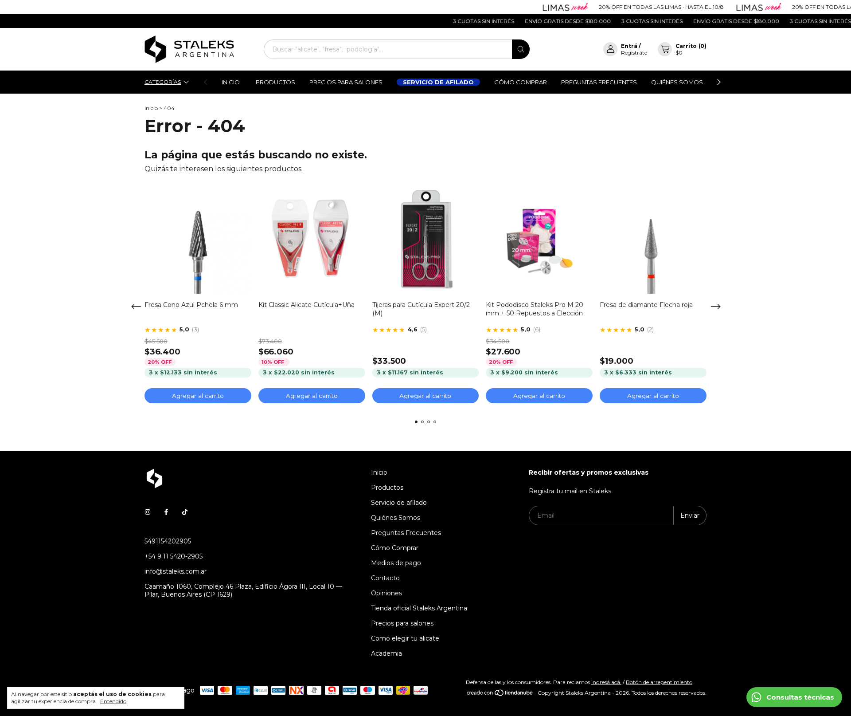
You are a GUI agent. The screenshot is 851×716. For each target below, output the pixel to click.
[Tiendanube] (500, 695)
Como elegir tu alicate (405, 638)
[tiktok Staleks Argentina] (185, 512)
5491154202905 (167, 541)
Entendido (113, 701)
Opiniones (386, 593)
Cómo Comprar (520, 82)
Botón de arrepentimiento (659, 682)
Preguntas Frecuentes (599, 82)
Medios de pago (396, 563)
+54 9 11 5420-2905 (173, 556)
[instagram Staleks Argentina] (147, 512)
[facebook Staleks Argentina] (166, 512)
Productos (275, 82)
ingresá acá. (606, 682)
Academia (386, 653)
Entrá (629, 46)
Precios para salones (346, 82)
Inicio (231, 82)
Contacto (385, 578)
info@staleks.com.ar (175, 571)
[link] (196, 330)
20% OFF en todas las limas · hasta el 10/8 (648, 7)
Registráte (634, 52)
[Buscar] (521, 49)
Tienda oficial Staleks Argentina (419, 608)
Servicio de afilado (438, 82)
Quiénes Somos (677, 82)
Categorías (162, 82)
